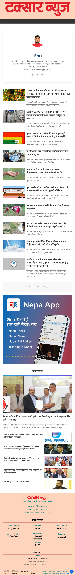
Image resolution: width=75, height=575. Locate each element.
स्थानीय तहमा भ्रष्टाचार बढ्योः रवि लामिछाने (17, 481)
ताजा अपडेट (37, 371)
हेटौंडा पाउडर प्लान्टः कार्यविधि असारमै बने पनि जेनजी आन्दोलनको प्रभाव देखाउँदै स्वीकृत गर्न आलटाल (46, 115)
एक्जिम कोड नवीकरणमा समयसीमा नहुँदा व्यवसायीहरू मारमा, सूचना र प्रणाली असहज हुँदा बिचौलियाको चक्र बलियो (47, 263)
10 (38, 287)
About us (6, 572)
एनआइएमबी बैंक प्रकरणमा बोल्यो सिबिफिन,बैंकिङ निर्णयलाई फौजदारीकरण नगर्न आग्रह (23, 435)
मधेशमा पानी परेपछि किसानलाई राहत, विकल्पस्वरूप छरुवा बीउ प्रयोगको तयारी (44, 171)
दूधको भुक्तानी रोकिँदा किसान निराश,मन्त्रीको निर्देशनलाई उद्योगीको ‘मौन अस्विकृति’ (46, 243)
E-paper (33, 572)
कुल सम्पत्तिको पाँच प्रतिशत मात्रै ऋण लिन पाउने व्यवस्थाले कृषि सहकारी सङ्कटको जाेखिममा (47, 189)
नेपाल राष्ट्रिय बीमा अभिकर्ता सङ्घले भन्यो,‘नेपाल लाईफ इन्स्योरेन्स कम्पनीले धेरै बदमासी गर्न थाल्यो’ (21, 459)
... (34, 287)
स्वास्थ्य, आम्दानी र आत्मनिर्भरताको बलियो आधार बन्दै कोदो (47, 207)
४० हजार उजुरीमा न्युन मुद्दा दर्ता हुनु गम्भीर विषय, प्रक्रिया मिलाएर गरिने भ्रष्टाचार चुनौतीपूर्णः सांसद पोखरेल (21, 447)
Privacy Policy (15, 572)
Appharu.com (64, 573)
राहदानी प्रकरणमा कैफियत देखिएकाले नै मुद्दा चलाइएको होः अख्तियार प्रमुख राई (23, 471)
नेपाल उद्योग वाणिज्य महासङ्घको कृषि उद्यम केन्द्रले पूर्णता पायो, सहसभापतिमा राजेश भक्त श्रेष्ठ (37, 418)
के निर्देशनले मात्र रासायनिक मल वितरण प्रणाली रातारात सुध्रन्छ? (47, 153)
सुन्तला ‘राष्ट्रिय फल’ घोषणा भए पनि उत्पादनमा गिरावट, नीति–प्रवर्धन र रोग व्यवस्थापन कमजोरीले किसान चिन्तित (48, 94)
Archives (24, 571)
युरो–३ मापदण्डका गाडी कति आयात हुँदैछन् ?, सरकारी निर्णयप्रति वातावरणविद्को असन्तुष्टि (46, 135)
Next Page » (45, 287)
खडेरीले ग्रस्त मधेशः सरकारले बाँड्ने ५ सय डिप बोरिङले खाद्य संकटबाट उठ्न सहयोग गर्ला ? (46, 225)
